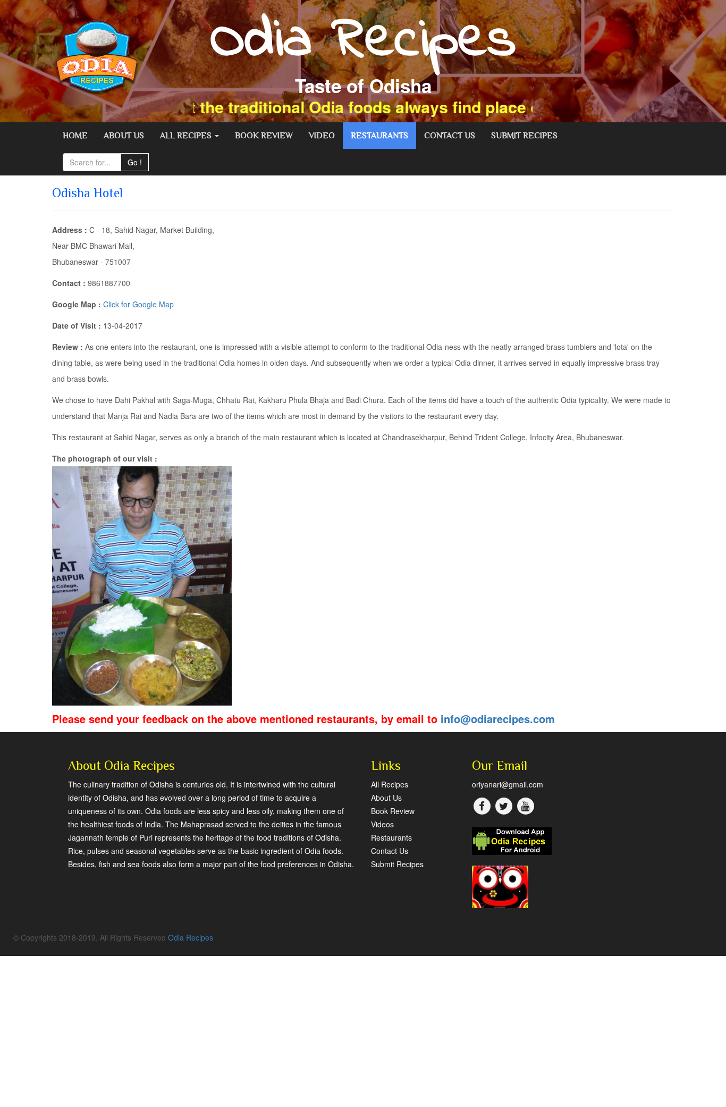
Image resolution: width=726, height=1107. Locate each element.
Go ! (135, 162)
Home (75, 135)
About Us (124, 135)
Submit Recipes (524, 135)
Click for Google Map (138, 304)
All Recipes (389, 784)
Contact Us (449, 135)
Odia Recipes (190, 937)
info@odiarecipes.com (498, 718)
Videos (382, 824)
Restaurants (379, 135)
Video (322, 135)
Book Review (264, 135)
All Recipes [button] (187, 135)
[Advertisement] (319, 1030)
